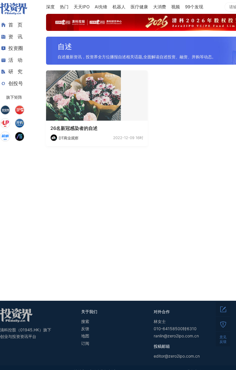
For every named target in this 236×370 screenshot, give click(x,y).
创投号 (15, 83)
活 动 (15, 60)
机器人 (119, 7)
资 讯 (15, 37)
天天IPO (82, 7)
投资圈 (15, 48)
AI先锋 (101, 7)
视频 (175, 7)
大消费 (159, 7)
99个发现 (194, 7)
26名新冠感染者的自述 (74, 128)
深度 (50, 7)
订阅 (85, 343)
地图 (85, 335)
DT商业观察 (69, 138)
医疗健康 (139, 7)
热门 (64, 7)
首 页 (15, 25)
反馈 (85, 328)
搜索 (85, 321)
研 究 (15, 71)
